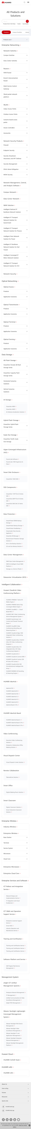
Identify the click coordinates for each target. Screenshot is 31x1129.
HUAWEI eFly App (10, 1110)
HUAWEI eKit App (10, 1106)
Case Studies (25, 24)
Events (18, 24)
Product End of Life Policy (9, 24)
